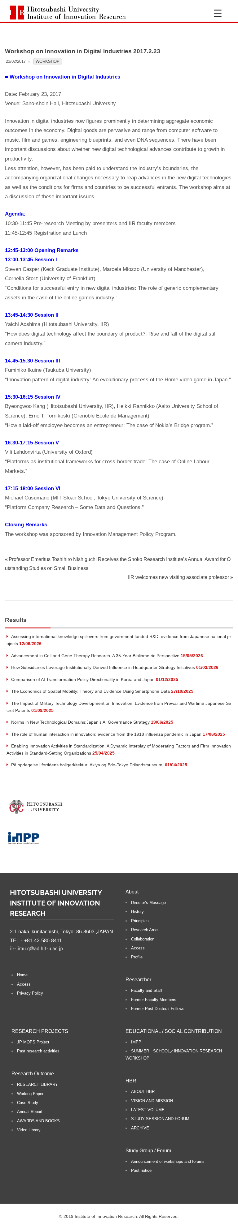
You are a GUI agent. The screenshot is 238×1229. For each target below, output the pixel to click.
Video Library (29, 1130)
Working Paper (30, 1093)
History (137, 911)
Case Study (27, 1102)
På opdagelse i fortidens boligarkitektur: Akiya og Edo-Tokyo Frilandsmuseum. (87, 764)
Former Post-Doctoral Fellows (157, 1008)
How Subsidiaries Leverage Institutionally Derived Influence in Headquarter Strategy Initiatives (103, 667)
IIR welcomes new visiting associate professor (178, 577)
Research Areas (145, 929)
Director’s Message (148, 902)
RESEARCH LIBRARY (37, 1084)
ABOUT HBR (143, 1091)
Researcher (138, 979)
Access (24, 984)
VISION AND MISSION (152, 1100)
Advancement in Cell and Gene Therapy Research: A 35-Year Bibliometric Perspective (95, 655)
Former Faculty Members (153, 999)
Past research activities (38, 1051)
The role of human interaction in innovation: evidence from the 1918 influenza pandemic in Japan (106, 734)
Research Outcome (32, 1073)
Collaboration (142, 939)
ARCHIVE (140, 1128)
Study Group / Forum (148, 1150)
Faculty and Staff (146, 990)
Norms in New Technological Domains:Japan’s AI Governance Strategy (80, 722)
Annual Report (29, 1111)
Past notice (141, 1170)
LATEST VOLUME (148, 1109)
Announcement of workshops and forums (168, 1161)
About (132, 891)
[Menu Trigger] (217, 13)
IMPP (136, 1042)
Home (22, 975)
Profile (137, 957)
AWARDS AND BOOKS (38, 1121)
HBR (131, 1080)
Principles (140, 921)
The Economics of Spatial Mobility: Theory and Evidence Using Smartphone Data (90, 691)
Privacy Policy (30, 993)
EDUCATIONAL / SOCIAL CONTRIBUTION (174, 1031)
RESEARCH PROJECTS (39, 1031)
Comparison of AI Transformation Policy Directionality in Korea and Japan (83, 679)
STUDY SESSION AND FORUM (160, 1118)
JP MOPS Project (33, 1042)
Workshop (48, 61)
